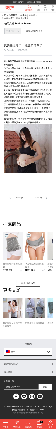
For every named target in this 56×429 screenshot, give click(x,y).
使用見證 (13, 15)
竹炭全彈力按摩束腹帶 (12, 265)
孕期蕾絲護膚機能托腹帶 (34, 265)
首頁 (3, 15)
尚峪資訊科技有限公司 (34, 413)
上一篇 (18, 197)
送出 (45, 387)
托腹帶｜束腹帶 (27, 15)
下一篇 (37, 197)
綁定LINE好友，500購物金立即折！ (28, 2)
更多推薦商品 (28, 283)
